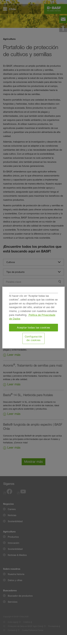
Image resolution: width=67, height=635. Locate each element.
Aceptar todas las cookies (33, 327)
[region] (33, 317)
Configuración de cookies (33, 338)
